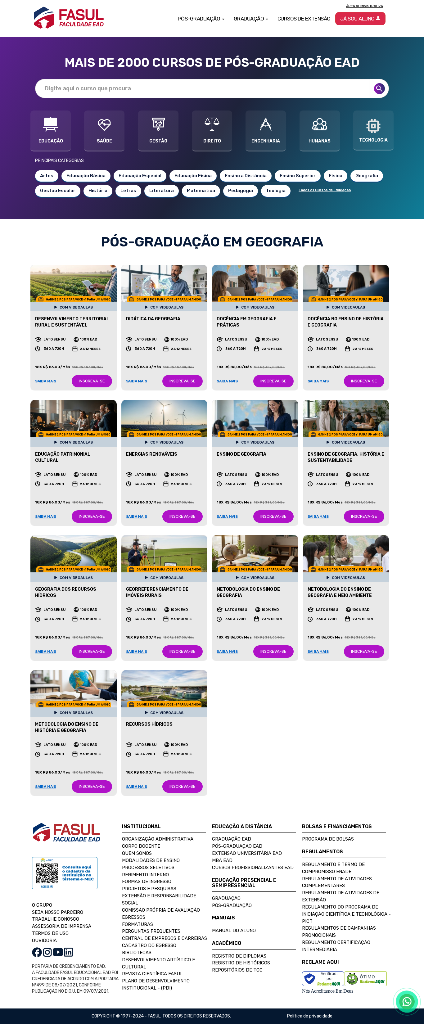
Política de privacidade (309, 1016)
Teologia (276, 190)
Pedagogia (240, 190)
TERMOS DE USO (50, 933)
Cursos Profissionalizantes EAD (253, 867)
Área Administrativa (364, 6)
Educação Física (193, 175)
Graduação (226, 898)
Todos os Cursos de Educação (325, 190)
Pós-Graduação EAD (237, 846)
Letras (128, 190)
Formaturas (137, 924)
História (97, 190)
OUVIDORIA (44, 940)
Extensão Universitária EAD (247, 853)
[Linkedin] (68, 952)
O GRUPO (42, 905)
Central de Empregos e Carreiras (164, 938)
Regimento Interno (145, 874)
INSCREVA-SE (92, 381)
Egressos (133, 917)
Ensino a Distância (246, 175)
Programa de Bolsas (328, 839)
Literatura (161, 190)
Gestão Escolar (57, 190)
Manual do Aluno (234, 930)
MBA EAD (222, 860)
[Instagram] (47, 952)
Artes (46, 175)
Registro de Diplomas (239, 956)
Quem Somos (137, 853)
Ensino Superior (298, 175)
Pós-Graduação (232, 905)
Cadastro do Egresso (149, 945)
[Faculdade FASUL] (66, 837)
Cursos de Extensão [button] (304, 19)
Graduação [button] (249, 19)
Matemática (201, 190)
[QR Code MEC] (64, 879)
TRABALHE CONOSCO (55, 919)
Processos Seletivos (148, 867)
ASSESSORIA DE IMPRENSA (61, 926)
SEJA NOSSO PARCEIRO (57, 912)
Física (335, 175)
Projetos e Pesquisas (149, 888)
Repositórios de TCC (237, 970)
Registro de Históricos (241, 963)
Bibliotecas (136, 952)
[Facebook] (37, 952)
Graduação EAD (231, 839)
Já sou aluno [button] (358, 19)
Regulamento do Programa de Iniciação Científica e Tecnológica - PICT (346, 914)
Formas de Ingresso (146, 881)
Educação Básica (86, 175)
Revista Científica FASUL (152, 974)
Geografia (366, 175)
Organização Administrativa (157, 839)
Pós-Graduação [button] (199, 19)
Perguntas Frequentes (151, 931)
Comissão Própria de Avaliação (161, 910)
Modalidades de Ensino (151, 860)
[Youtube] (58, 952)
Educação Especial (140, 175)
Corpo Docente (141, 846)
